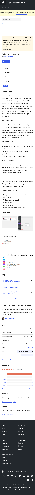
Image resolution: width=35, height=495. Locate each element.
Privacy (4, 434)
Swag (21, 449)
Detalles (5, 68)
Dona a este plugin (7, 415)
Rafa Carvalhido (9, 57)
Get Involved (22, 440)
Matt (4, 458)
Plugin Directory (6, 7)
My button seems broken (10, 287)
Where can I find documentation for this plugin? (11, 280)
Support (4, 443)
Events (20, 443)
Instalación (6, 77)
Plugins (20, 431)
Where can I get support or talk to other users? (9, 292)
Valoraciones (7, 72)
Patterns (21, 434)
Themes (20, 428)
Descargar (6, 61)
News (3, 428)
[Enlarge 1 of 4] (14, 218)
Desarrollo (6, 81)
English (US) (30, 347)
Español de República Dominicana (16, 471)
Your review (5, 389)
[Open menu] (32, 2)
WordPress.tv (7, 449)
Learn (3, 440)
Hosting (4, 431)
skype (31, 351)
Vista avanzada (6, 360)
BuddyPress (6, 464)
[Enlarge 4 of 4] (31, 249)
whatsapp (30, 355)
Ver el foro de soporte (9, 402)
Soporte (5, 86)
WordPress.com (7, 455)
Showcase (21, 425)
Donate (21, 446)
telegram (24, 355)
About (3, 425)
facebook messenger (22, 351)
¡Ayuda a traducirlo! (21, 14)
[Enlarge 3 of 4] (14, 234)
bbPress (5, 461)
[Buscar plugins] (19, 19)
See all (31, 389)
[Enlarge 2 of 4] (31, 218)
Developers (5, 446)
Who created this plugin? (9, 299)
